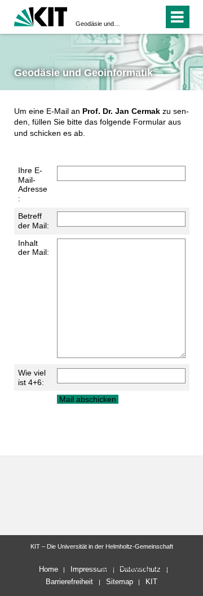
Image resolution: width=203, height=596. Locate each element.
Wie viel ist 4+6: (32, 377)
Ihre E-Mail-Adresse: (32, 184)
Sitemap (119, 581)
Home (48, 569)
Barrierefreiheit (69, 581)
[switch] (134, 17)
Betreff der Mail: (33, 220)
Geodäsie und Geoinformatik (98, 23)
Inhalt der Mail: (33, 248)
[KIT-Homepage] (41, 16)
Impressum (88, 569)
